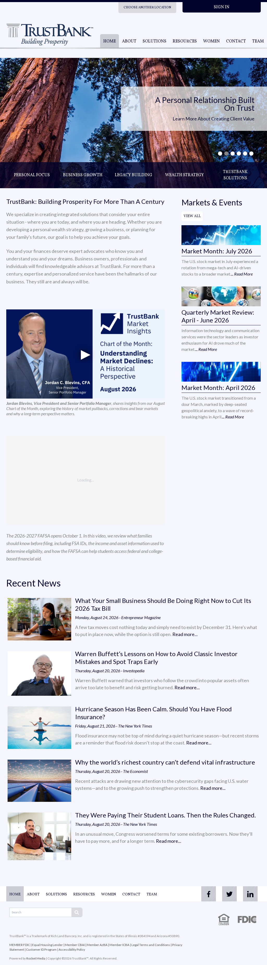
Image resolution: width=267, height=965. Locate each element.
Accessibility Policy (72, 949)
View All (192, 216)
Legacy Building (133, 175)
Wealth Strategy (184, 175)
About (129, 41)
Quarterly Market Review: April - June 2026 (217, 316)
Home (109, 41)
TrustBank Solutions (235, 175)
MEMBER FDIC (19, 945)
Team (258, 41)
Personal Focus (32, 175)
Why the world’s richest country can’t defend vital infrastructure (165, 762)
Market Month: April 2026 (218, 387)
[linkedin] (250, 893)
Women (211, 41)
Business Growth (82, 175)
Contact (236, 41)
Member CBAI (75, 945)
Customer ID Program (41, 949)
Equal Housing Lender (47, 945)
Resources (185, 41)
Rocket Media (35, 958)
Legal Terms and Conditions (150, 945)
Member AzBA (97, 945)
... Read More (242, 273)
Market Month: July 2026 (216, 251)
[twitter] (229, 893)
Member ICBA (119, 945)
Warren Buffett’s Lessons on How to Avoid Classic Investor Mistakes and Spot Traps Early (156, 657)
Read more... (185, 634)
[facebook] (208, 893)
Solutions (154, 41)
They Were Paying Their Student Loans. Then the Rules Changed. (165, 815)
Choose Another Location (147, 7)
